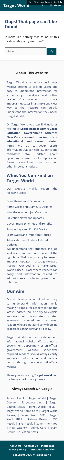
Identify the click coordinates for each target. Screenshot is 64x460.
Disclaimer (47, 445)
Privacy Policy (17, 449)
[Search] (51, 51)
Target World (16, 5)
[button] (41, 5)
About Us (15, 445)
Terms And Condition (42, 449)
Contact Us (31, 445)
